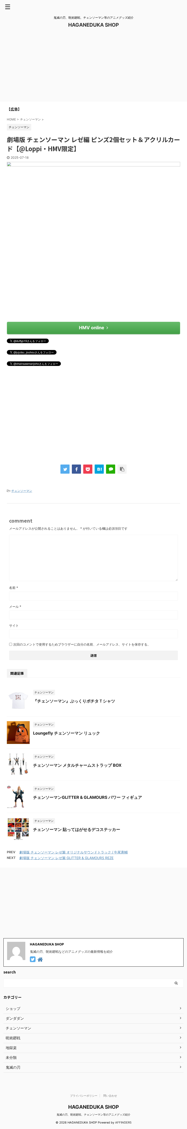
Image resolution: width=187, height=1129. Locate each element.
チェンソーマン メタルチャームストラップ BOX (77, 765)
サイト (14, 625)
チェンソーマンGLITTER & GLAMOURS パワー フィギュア (87, 797)
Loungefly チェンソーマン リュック (66, 733)
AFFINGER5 (123, 1122)
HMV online (91, 327)
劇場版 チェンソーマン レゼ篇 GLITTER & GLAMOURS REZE (66, 858)
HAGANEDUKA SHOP (93, 25)
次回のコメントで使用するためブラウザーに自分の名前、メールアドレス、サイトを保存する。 (82, 644)
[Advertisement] (93, 67)
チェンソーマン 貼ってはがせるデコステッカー (76, 829)
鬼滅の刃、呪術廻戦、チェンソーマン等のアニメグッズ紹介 (93, 1114)
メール (15, 606)
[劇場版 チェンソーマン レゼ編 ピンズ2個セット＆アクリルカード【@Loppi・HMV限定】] (99, 469)
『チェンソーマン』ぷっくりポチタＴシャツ (74, 701)
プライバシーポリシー (83, 1095)
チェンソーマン (21, 491)
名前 (13, 588)
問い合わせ (110, 1095)
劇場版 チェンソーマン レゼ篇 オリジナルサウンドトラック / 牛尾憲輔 (73, 852)
